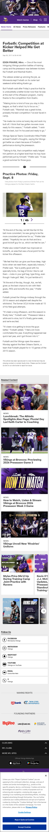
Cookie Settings (24, 812)
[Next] (31, 219)
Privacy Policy (31, 807)
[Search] (41, 20)
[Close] (46, 775)
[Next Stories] (43, 611)
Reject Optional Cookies (24, 820)
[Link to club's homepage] (5, 19)
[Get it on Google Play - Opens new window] (33, 764)
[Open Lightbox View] (24, 209)
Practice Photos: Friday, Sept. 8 (20, 175)
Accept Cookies (24, 827)
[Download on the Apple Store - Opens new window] (15, 763)
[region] (24, 802)
